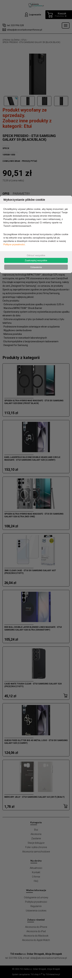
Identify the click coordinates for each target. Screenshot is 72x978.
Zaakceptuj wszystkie (36, 260)
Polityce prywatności (14, 244)
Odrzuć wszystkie (36, 255)
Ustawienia (36, 267)
